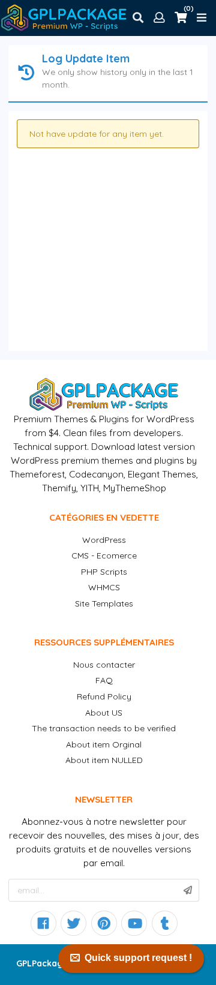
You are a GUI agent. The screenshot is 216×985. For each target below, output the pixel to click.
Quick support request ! (138, 958)
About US (103, 712)
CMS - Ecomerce (104, 555)
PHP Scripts (104, 571)
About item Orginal (104, 744)
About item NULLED (104, 760)
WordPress (104, 539)
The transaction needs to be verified (104, 728)
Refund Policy (104, 696)
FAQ (104, 680)
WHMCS (104, 587)
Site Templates (104, 603)
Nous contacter (104, 664)
